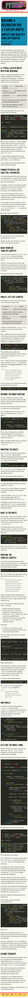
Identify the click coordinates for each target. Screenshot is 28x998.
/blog (7, 994)
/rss (24, 994)
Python (14, 5)
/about (20, 994)
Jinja (9, 44)
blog (11, 10)
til (19, 10)
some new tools (18, 56)
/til (15, 994)
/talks (11, 994)
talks (15, 10)
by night (19, 5)
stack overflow (14, 377)
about (7, 10)
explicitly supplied (15, 364)
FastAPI (4, 44)
